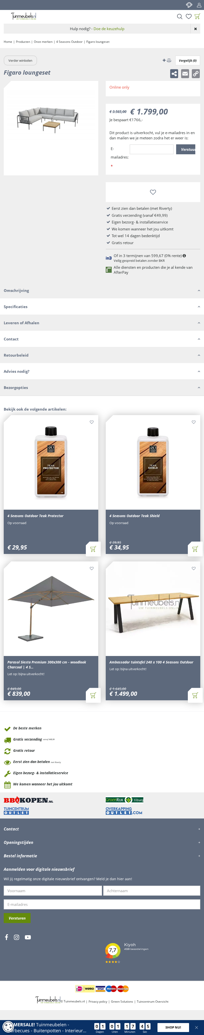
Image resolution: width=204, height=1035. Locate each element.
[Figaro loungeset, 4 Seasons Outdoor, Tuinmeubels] (51, 128)
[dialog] (8, 1027)
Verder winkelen (20, 60)
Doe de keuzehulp (109, 28)
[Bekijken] (198, 16)
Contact (189, 4)
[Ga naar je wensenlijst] (189, 16)
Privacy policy (98, 1001)
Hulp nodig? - (97, 28)
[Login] (199, 4)
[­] (6, 952)
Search (180, 16)
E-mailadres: (120, 157)
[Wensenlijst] (189, 16)
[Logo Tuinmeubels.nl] (23, 16)
